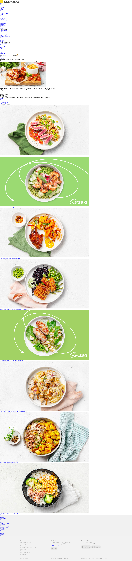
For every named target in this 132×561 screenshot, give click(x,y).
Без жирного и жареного (6, 525)
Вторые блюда (3, 18)
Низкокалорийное (4, 20)
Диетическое (3, 25)
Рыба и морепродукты (5, 34)
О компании (23, 554)
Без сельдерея (3, 532)
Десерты (2, 17)
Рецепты (2, 58)
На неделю (2, 10)
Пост (1, 48)
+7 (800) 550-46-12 (56, 545)
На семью (2, 12)
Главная (2, 56)
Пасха (1, 49)
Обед (1, 8)
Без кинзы (2, 534)
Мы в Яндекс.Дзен (25, 552)
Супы (1, 15)
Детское (2, 24)
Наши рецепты (24, 549)
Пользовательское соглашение (59, 558)
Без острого (2, 524)
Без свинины (3, 518)
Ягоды (1, 41)
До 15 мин (2, 528)
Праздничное (3, 23)
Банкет (1, 47)
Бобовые (2, 37)
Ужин (1, 9)
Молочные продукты (5, 36)
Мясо (1, 31)
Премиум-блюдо (4, 527)
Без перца (2, 535)
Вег (1, 521)
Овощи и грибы (3, 35)
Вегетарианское (3, 26)
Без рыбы (2, 517)
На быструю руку (4, 13)
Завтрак (2, 7)
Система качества (25, 542)
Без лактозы (3, 519)
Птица (1, 32)
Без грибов (2, 529)
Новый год (2, 53)
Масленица (2, 51)
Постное (2, 28)
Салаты (2, 14)
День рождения (3, 46)
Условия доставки (25, 544)
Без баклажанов (3, 530)
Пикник (2, 44)
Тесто (1, 39)
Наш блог (23, 551)
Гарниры (2, 19)
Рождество (2, 52)
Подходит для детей (4, 523)
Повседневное (3, 22)
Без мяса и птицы (4, 516)
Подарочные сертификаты (28, 547)
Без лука (2, 533)
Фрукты (2, 40)
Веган (1, 522)
